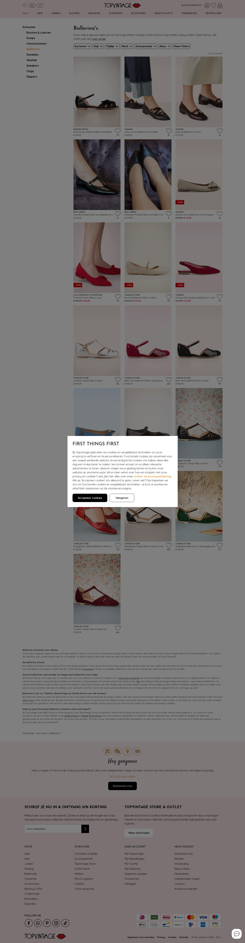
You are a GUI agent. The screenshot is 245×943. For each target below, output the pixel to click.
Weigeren (122, 498)
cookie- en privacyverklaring (152, 476)
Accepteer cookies (90, 498)
